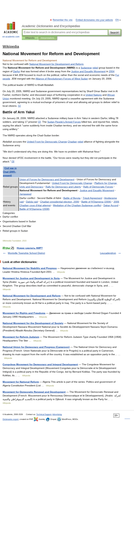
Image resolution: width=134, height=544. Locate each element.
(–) (10, 172)
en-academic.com (10, 37)
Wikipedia (30, 38)
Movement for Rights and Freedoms (24, 313)
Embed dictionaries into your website (94, 20)
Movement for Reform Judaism (21, 337)
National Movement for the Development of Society (33, 323)
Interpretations (47, 38)
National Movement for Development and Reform (32, 295)
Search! (114, 32)
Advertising (57, 414)
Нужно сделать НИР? (30, 248)
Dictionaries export (10, 419)
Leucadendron (108, 253)
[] (19, 105)
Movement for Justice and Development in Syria (31, 278)
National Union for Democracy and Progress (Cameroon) (36, 347)
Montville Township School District (26, 253)
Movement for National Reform (21, 381)
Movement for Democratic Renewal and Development (34, 392)
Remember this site (62, 20)
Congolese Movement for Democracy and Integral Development (40, 364)
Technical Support (43, 414)
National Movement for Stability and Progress (30, 268)
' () (96, 201)
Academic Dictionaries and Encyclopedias (51, 26)
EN (117, 20)
